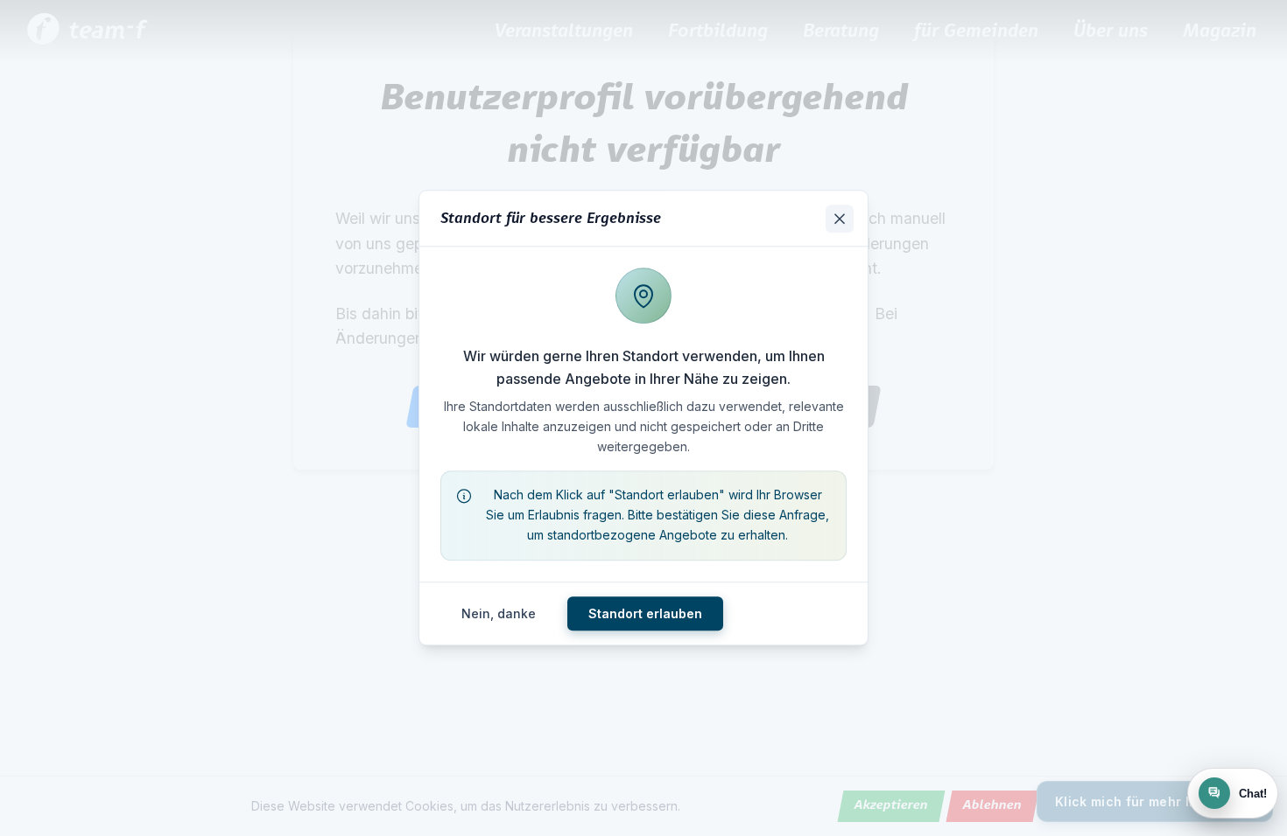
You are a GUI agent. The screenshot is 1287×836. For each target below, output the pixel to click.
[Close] (840, 219)
